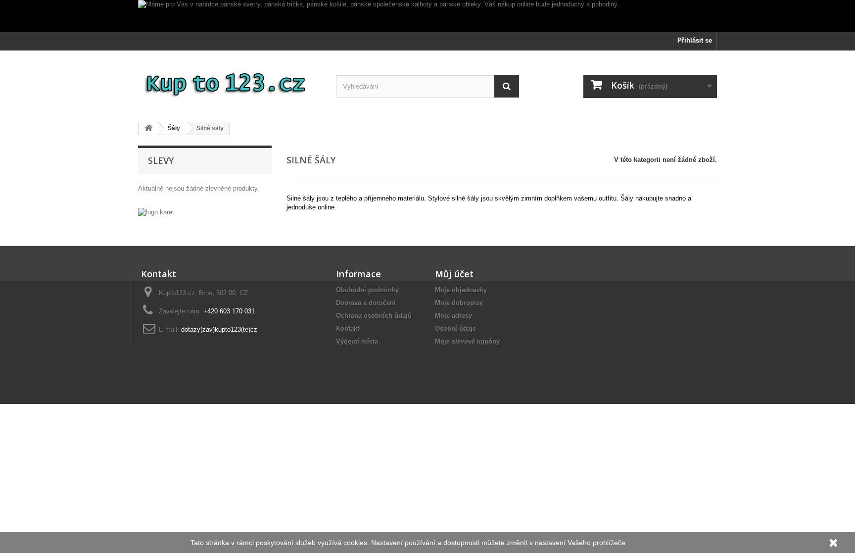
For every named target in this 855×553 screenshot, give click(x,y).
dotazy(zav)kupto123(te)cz (219, 329)
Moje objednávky (461, 290)
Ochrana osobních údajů (374, 315)
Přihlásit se (694, 40)
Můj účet (454, 274)
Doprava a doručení (366, 302)
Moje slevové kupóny (467, 341)
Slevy (161, 160)
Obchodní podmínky (367, 290)
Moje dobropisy (459, 302)
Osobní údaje (455, 328)
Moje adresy (453, 315)
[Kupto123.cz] (229, 82)
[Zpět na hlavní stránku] (148, 128)
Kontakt (347, 328)
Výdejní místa (357, 341)
